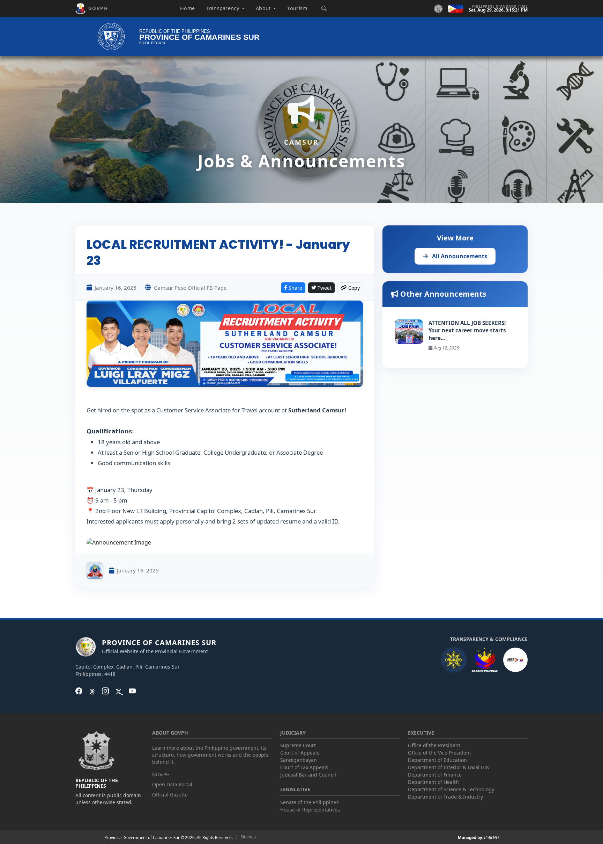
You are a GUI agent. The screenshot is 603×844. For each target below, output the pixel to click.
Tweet (325, 287)
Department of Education (437, 760)
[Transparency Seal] (453, 660)
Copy (354, 287)
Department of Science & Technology (451, 789)
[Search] (324, 8)
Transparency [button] (223, 8)
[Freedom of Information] (515, 660)
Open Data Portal (172, 784)
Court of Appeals (299, 752)
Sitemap (248, 836)
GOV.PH (161, 774)
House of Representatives (310, 809)
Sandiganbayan (298, 760)
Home (187, 8)
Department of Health (433, 782)
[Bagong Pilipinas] (484, 660)
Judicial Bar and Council (308, 774)
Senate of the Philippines (309, 802)
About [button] (264, 8)
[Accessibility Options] (438, 8)
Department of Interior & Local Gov (449, 767)
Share (295, 287)
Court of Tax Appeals (304, 767)
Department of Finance (435, 774)
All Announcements (459, 256)
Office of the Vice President (439, 752)
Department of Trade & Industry (445, 796)
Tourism (297, 8)
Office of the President (434, 745)
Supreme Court (298, 745)
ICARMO (491, 837)
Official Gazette (170, 794)
